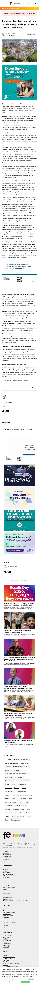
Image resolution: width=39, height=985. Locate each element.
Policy (20, 802)
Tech (13, 816)
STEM (28, 809)
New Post (5, 939)
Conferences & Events (9, 957)
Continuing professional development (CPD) (17, 773)
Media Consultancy (8, 915)
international (8, 788)
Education (5, 869)
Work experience (15, 820)
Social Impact (6, 877)
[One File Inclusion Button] (19, 498)
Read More (31, 979)
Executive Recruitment (9, 887)
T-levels (7, 816)
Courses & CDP (7, 958)
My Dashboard (7, 940)
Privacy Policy (6, 859)
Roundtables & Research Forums (11, 963)
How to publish (7, 935)
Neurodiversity (23, 798)
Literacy (7, 795)
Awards (5, 955)
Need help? (6, 947)
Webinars (5, 965)
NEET (14, 798)
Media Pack (6, 911)
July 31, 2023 (10, 35)
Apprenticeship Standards (21, 759)
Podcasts (5, 925)
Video (4, 927)
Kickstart (16, 788)
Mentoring (8, 798)
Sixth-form (8, 809)
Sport (22, 809)
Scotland (17, 805)
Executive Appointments (9, 886)
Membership (6, 945)
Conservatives (16, 770)
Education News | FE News (20, 380)
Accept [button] (25, 982)
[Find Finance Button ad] (19, 543)
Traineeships (20, 816)
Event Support (6, 917)
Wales (6, 820)
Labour (24, 788)
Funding (7, 784)
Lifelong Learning (22, 791)
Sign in (34, 3)
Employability (6, 872)
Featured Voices (7, 899)
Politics (27, 802)
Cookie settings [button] (14, 982)
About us (5, 851)
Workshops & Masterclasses (10, 966)
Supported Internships (11, 813)
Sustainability (23, 813)
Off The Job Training (10, 802)
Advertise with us (7, 858)
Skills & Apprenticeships (9, 876)
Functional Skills (25, 781)
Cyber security (18, 777)
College (7, 770)
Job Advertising (7, 914)
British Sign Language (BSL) (21, 766)
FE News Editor (10, 33)
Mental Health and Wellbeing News (22, 795)
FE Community (7, 854)
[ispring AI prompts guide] (19, 475)
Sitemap (5, 861)
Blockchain (8, 766)
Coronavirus (8, 777)
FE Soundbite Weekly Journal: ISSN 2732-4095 (15, 901)
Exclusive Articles (7, 897)
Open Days (6, 962)
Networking (6, 960)
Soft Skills (16, 809)
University (29, 816)
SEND (24, 805)
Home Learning (22, 784)
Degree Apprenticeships (12, 781)
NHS (30, 798)
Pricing (4, 909)
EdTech (5, 871)
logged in (16, 429)
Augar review (24, 763)
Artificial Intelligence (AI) (11, 763)
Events (4, 942)
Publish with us (7, 856)
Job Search (6, 889)
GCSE (13, 784)
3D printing (8, 759)
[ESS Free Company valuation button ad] (19, 520)
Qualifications (9, 805)
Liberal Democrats (10, 791)
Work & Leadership (8, 874)
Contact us (6, 853)
